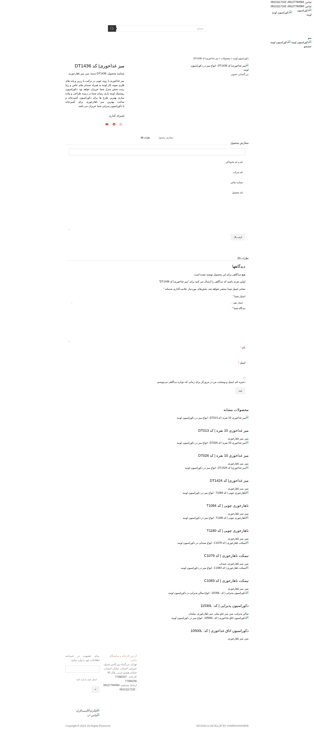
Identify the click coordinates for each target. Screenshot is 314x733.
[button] (120, 124)
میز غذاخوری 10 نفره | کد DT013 (223, 430)
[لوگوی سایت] (302, 12)
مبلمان (192, 613)
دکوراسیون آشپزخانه (79, 97)
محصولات (225, 58)
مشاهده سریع (244, 424)
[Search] (112, 28)
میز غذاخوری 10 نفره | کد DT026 (223, 456)
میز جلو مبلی (221, 613)
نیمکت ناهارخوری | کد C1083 (226, 581)
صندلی (223, 563)
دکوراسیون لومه (241, 58)
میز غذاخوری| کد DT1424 (229, 481)
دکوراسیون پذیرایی (112, 106)
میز (87, 73)
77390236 (131, 681)
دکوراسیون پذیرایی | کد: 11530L (225, 606)
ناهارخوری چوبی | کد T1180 (228, 531)
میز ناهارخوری (76, 73)
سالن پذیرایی (242, 613)
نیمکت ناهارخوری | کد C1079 (226, 556)
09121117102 (278, 2)
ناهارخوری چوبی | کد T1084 (227, 506)
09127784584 (296, 2)
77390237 (121, 676)
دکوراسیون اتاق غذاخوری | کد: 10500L (220, 631)
